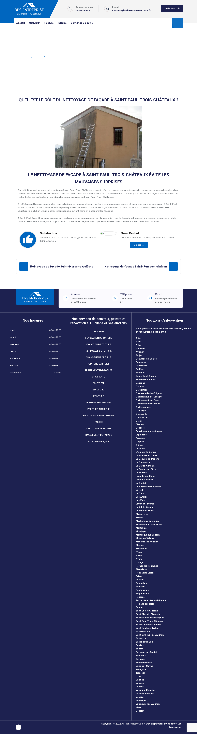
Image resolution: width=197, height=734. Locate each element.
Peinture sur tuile (98, 364)
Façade (62, 22)
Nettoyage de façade (98, 428)
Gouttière (98, 383)
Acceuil (20, 22)
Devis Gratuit (172, 8)
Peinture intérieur (98, 409)
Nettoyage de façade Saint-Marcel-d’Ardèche (61, 266)
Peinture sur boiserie (98, 402)
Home (26, 57)
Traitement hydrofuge (98, 370)
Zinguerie (98, 389)
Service (38, 57)
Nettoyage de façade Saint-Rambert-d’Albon (136, 266)
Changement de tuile (98, 357)
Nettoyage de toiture (99, 351)
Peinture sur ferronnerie (98, 415)
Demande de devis (82, 22)
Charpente (98, 376)
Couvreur (34, 22)
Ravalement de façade (98, 435)
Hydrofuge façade (98, 441)
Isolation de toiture (98, 344)
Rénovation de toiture (98, 338)
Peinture (49, 22)
